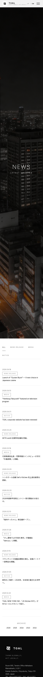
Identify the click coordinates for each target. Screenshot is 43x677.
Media (31, 347)
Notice (5, 355)
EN (33, 3)
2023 (28, 628)
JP (28, 3)
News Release (17, 347)
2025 (15, 628)
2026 (8, 628)
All (4, 347)
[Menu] (38, 3)
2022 (35, 628)
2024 (22, 628)
